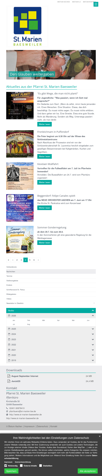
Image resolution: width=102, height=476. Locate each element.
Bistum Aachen (63, 2)
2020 (13, 354)
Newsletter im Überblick (15, 303)
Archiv (11, 310)
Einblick (9, 285)
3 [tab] (40, 77)
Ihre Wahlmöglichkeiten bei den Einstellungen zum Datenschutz (51, 437)
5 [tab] (47, 77)
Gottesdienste (11, 267)
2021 (13, 349)
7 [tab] (54, 77)
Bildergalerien (11, 294)
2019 (13, 360)
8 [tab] (58, 77)
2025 (13, 328)
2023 (13, 339)
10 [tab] (66, 77)
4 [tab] (43, 77)
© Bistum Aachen (14, 426)
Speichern (11, 471)
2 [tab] (36, 77)
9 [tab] (62, 77)
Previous (12, 64)
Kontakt (53, 426)
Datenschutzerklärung (23, 462)
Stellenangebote (12, 280)
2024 (13, 333)
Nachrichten (10, 271)
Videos (8, 299)
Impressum (29, 426)
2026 (13, 315)
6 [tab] (51, 77)
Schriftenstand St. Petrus (15, 289)
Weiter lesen (44, 124)
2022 (13, 344)
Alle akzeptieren (88, 471)
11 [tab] (69, 77)
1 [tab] (32, 77)
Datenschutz (43, 426)
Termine (9, 276)
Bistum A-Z (76, 2)
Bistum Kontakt (89, 2)
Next (89, 64)
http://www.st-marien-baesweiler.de (25, 414)
